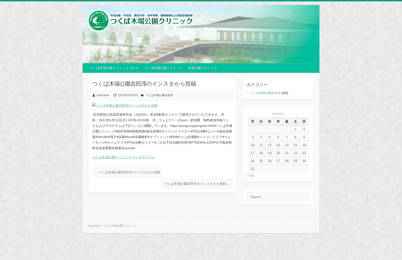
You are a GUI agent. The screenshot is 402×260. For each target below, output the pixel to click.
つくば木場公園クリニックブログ (114, 68)
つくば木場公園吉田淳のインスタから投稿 (127, 172)
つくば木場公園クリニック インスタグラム (123, 157)
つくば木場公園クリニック (163, 68)
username (103, 95)
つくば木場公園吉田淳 (159, 95)
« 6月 (251, 175)
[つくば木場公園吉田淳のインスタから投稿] (125, 105)
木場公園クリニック (202, 68)
